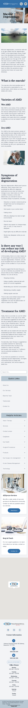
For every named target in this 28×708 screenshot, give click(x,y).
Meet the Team (7, 396)
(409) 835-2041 (14, 651)
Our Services (6, 390)
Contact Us (6, 406)
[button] (1, 3)
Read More (14, 510)
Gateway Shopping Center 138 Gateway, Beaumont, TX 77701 (14, 644)
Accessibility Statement (13, 702)
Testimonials (6, 401)
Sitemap (8, 704)
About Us (5, 385)
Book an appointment (14, 662)
